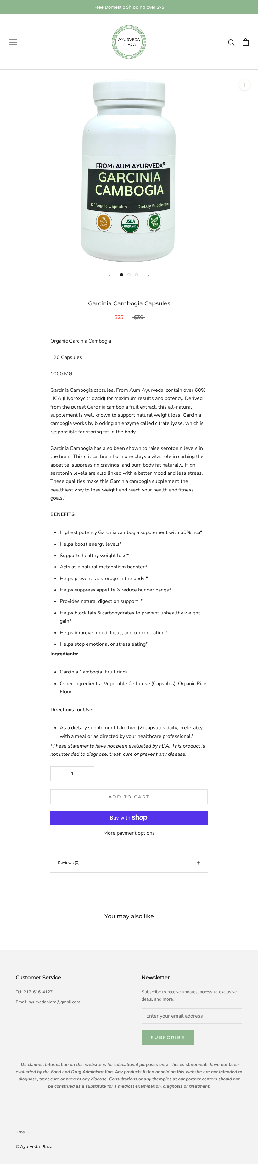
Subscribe (168, 1037)
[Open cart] (246, 42)
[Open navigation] (13, 42)
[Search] (231, 42)
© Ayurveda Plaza (34, 1146)
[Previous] (109, 274)
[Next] (149, 274)
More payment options (129, 833)
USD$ (20, 1132)
